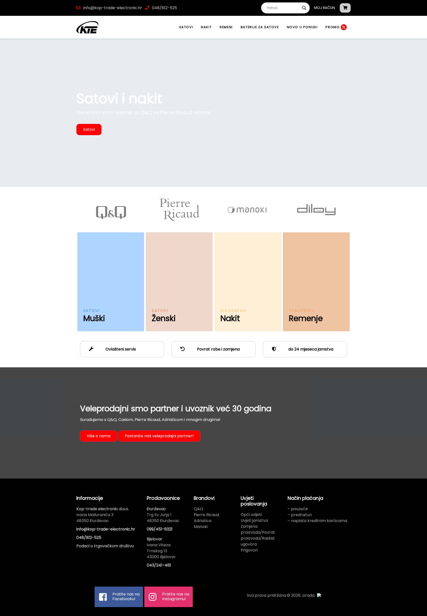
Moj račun (324, 7)
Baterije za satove (260, 27)
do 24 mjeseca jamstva (310, 349)
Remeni (226, 27)
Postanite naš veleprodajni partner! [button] (159, 436)
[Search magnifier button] (304, 7)
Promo (333, 27)
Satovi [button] (89, 129)
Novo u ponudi (302, 27)
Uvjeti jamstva (254, 520)
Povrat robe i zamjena (218, 349)
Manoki (201, 526)
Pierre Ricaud (206, 515)
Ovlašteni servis (120, 349)
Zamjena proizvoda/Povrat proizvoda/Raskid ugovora (258, 535)
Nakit (206, 27)
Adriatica (202, 521)
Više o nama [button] (98, 436)
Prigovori (249, 550)
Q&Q (198, 509)
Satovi (186, 27)
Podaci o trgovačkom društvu (105, 546)
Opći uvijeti (251, 514)
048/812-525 (164, 8)
